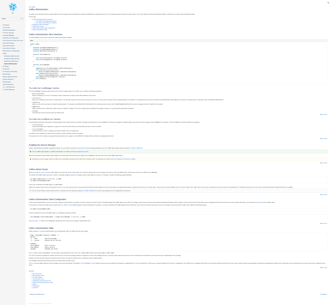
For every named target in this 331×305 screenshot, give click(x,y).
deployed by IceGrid (82, 151)
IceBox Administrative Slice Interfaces (42, 19)
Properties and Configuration (11, 38)
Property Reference (8, 79)
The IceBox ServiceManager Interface (46, 21)
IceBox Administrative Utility (39, 29)
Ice (30, 7)
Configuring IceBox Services (11, 58)
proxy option (34, 220)
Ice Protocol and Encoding (10, 71)
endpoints (306, 263)
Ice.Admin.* (35, 287)
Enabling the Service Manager (40, 24)
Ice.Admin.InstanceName (68, 205)
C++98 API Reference (9, 89)
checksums (48, 95)
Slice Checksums (37, 273)
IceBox (5, 53)
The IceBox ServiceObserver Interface (46, 22)
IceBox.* (34, 284)
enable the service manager (42, 172)
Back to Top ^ (324, 114)
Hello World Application (9, 30)
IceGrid (41, 136)
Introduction (6, 25)
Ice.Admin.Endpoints (136, 148)
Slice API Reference (8, 84)
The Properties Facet (38, 279)
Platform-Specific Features (10, 77)
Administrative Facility (38, 275)
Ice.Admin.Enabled (88, 190)
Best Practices (7, 74)
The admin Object (37, 277)
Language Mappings (8, 35)
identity (106, 155)
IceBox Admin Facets (38, 26)
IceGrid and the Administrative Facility (42, 282)
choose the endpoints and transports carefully (122, 159)
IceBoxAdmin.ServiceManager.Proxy (84, 263)
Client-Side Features (8, 43)
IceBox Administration (10, 64)
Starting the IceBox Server (11, 61)
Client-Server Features (9, 48)
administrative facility (83, 148)
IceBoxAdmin (35, 286)
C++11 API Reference (9, 87)
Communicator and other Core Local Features (15, 40)
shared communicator (63, 187)
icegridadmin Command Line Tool (41, 280)
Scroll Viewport (48, 303)
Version (4, 18)
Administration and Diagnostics (11, 51)
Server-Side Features (8, 45)
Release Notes (7, 82)
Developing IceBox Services (11, 56)
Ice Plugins (6, 66)
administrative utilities (232, 263)
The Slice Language (8, 33)
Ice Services (6, 69)
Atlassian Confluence (38, 303)
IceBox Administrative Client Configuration (43, 28)
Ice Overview (6, 27)
